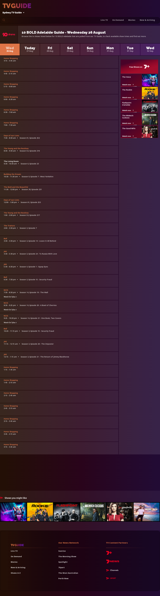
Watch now (126, 84)
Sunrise (62, 551)
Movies (131, 20)
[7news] (112, 562)
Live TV (104, 20)
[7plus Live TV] (113, 570)
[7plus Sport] (111, 578)
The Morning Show (67, 556)
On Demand (118, 20)
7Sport (61, 567)
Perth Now (63, 578)
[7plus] (109, 554)
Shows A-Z (16, 573)
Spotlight (63, 562)
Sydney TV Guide (12, 12)
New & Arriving (147, 20)
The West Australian (68, 573)
